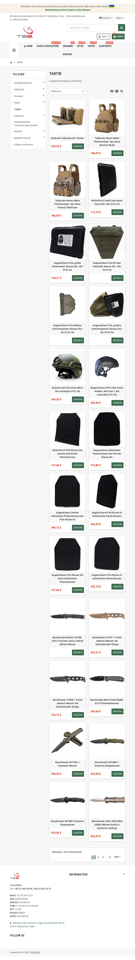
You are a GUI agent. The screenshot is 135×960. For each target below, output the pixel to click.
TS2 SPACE (35, 952)
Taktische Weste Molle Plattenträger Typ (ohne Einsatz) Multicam (67, 204)
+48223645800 (20, 19)
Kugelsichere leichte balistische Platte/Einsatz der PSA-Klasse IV (67, 516)
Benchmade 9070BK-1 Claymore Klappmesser (107, 764)
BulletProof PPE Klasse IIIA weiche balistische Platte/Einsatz (67, 453)
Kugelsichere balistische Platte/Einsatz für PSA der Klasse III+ (107, 453)
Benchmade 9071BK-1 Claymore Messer (67, 764)
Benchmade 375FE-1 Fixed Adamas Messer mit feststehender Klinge (107, 641)
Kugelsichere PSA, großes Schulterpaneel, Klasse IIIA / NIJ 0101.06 (107, 329)
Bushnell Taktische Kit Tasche (67, 138)
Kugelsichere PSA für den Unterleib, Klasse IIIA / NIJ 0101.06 (107, 266)
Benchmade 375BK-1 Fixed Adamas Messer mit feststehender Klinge (67, 703)
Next (118, 857)
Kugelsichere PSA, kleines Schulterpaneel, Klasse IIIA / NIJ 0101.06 (67, 329)
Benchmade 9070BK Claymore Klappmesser (67, 823)
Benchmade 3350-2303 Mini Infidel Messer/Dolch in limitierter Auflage (107, 824)
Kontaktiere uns (77, 16)
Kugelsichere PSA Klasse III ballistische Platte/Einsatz (107, 514)
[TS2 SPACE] (25, 31)
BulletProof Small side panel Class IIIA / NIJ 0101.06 (107, 202)
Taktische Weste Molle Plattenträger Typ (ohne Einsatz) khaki (107, 141)
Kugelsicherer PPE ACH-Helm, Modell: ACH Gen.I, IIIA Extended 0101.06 (107, 391)
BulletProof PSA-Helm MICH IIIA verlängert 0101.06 (67, 389)
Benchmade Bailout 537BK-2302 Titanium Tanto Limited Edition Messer (67, 641)
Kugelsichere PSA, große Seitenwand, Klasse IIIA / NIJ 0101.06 (67, 266)
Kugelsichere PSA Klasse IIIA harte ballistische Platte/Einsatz (67, 578)
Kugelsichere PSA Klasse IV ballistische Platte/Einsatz (107, 577)
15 (109, 857)
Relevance (56, 91)
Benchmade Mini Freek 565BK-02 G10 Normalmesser (107, 702)
